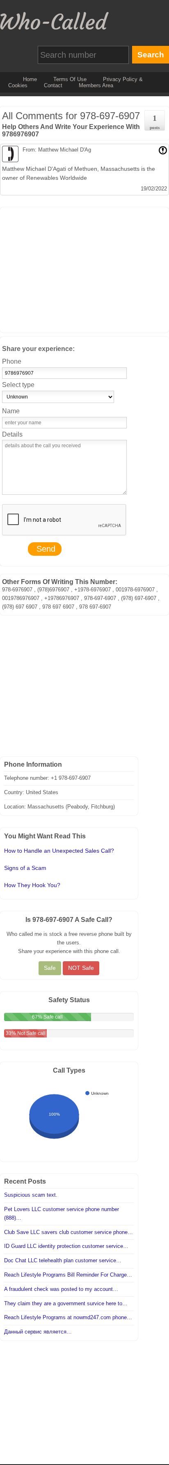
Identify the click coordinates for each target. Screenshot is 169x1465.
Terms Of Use (70, 79)
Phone (11, 361)
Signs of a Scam (25, 868)
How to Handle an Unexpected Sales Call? (59, 850)
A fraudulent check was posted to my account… (61, 1289)
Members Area (96, 85)
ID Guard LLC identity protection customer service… (66, 1246)
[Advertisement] (84, 268)
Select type (18, 384)
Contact (53, 85)
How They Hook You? (32, 885)
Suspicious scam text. (30, 1195)
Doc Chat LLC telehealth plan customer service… (62, 1260)
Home (30, 79)
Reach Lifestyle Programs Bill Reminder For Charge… (68, 1275)
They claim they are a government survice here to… (66, 1303)
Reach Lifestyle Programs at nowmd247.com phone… (68, 1317)
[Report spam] (163, 150)
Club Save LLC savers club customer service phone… (68, 1232)
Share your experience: (38, 348)
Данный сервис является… (38, 1332)
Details (12, 434)
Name (11, 411)
